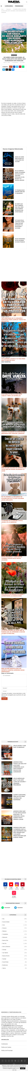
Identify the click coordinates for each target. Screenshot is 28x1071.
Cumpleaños (14, 934)
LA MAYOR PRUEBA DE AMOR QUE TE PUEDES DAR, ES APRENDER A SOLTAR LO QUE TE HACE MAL (13, 632)
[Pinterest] (12, 1061)
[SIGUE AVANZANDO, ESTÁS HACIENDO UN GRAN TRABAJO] (8, 240)
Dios (14, 918)
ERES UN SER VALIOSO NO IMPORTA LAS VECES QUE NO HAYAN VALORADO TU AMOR (13, 469)
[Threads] (14, 1064)
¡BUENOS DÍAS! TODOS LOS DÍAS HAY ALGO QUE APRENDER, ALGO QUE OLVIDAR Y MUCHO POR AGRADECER (19, 767)
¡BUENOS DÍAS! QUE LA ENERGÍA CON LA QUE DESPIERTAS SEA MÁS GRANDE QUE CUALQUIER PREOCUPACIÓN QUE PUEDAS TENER (19, 832)
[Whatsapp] (18, 1061)
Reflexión (14, 931)
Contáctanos (4, 1044)
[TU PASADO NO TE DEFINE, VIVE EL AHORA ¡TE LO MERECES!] (14, 502)
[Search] (26, 2)
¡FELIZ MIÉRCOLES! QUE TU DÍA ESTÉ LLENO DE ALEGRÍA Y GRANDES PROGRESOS (19, 782)
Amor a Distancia (14, 946)
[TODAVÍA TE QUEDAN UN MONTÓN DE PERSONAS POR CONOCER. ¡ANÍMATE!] (14, 398)
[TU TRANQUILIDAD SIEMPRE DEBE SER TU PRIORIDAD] (8, 191)
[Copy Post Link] (7, 69)
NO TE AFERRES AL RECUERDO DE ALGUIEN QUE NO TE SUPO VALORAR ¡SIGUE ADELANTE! (12, 498)
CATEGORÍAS (9, 6)
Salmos (14, 968)
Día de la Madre (14, 921)
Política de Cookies (6, 1047)
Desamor (14, 928)
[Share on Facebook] (14, 67)
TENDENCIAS (19, 6)
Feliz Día (14, 943)
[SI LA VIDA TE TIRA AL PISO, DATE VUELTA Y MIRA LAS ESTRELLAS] (14, 364)
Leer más (14, 1069)
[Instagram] (9, 1061)
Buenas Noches (14, 955)
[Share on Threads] (10, 69)
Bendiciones (14, 965)
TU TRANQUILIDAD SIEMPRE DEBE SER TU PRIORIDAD (20, 191)
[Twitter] (6, 1061)
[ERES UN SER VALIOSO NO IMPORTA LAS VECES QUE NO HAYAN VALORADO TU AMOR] (14, 436)
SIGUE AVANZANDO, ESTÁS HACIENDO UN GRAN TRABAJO (20, 240)
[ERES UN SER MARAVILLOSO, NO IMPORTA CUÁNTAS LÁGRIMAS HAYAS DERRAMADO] (14, 636)
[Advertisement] (14, 18)
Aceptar (22, 1068)
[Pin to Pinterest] (20, 67)
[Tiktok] (25, 1061)
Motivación (8, 9)
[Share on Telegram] (3, 69)
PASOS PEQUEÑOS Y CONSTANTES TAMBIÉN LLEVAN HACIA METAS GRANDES (11, 558)
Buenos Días (14, 940)
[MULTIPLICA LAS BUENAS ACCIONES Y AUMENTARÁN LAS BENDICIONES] (14, 562)
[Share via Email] (13, 69)
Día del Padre (14, 962)
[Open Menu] (1, 6)
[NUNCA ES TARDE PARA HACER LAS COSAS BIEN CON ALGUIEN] (8, 159)
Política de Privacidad (6, 1050)
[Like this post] (11, 67)
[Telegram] (22, 1061)
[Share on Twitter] (17, 67)
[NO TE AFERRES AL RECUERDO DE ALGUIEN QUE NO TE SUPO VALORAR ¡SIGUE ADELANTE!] (14, 473)
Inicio (2, 9)
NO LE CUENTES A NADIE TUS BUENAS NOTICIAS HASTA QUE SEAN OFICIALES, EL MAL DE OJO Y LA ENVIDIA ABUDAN (20, 175)
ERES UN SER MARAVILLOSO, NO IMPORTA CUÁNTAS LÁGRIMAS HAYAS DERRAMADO (12, 670)
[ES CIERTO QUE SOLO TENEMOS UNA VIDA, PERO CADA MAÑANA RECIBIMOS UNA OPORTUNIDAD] (8, 208)
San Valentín (14, 952)
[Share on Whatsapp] (23, 67)
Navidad (14, 958)
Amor (14, 925)
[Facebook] (2, 1061)
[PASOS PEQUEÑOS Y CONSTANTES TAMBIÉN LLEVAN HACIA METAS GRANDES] (14, 525)
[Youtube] (15, 1061)
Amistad (14, 949)
